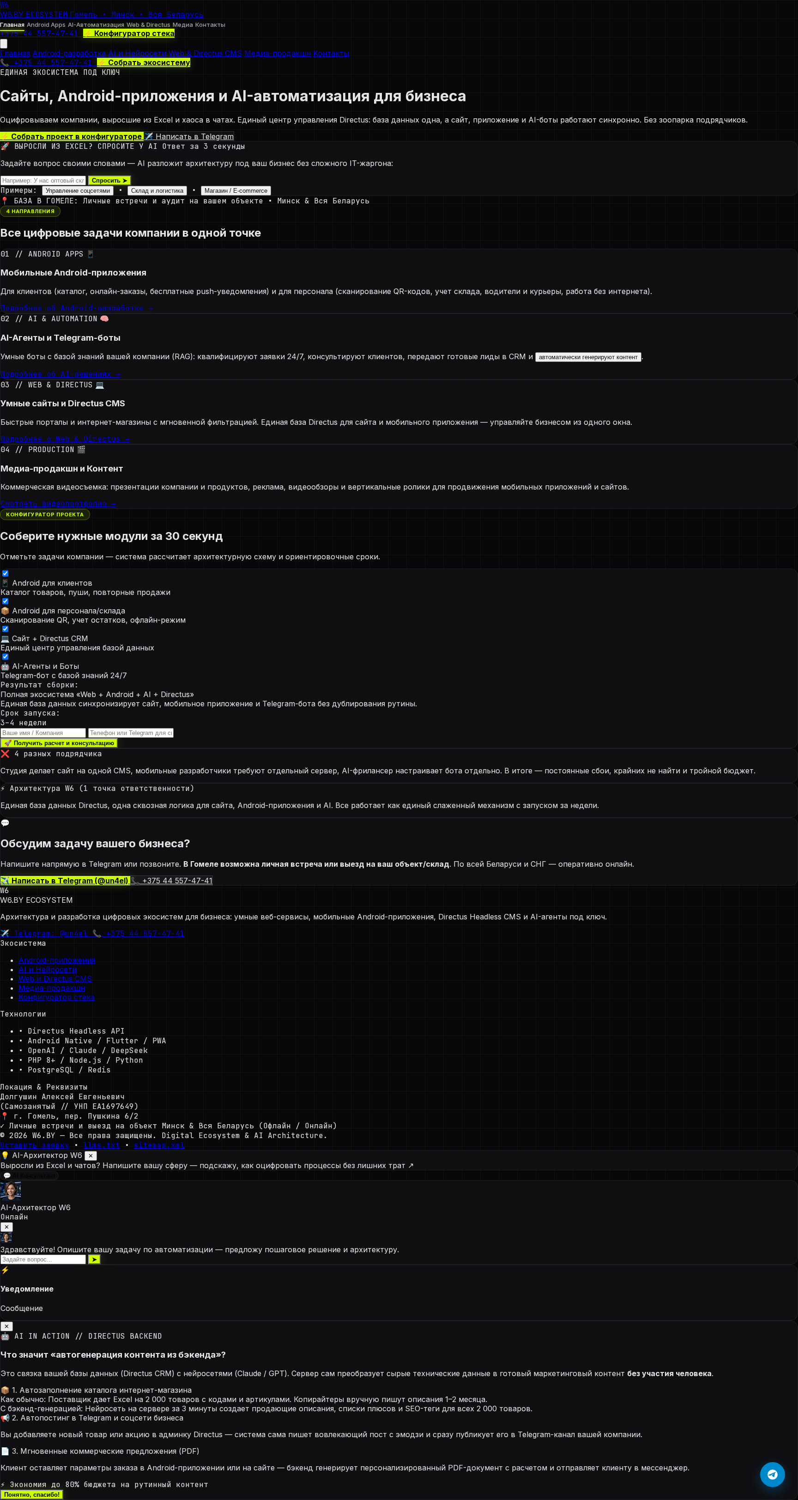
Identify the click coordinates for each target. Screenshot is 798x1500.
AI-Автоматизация (96, 24)
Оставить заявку (34, 1145)
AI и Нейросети (137, 53)
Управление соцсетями (78, 190)
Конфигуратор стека (56, 997)
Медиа (183, 24)
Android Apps (46, 24)
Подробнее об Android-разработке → (76, 308)
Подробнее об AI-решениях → (60, 374)
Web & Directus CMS (205, 53)
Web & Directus (148, 24)
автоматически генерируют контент (588, 357)
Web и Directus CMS (55, 978)
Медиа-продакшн (277, 53)
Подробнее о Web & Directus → (65, 439)
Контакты (210, 24)
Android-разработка (69, 53)
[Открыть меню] (3, 44)
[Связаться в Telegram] (772, 1474)
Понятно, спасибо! (32, 1494)
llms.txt (101, 1145)
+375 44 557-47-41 (41, 33)
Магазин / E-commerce (236, 190)
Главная (12, 24)
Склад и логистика (157, 190)
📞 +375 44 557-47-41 (48, 62)
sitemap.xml (159, 1145)
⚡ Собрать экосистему (143, 62)
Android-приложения (56, 960)
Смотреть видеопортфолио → (58, 503)
